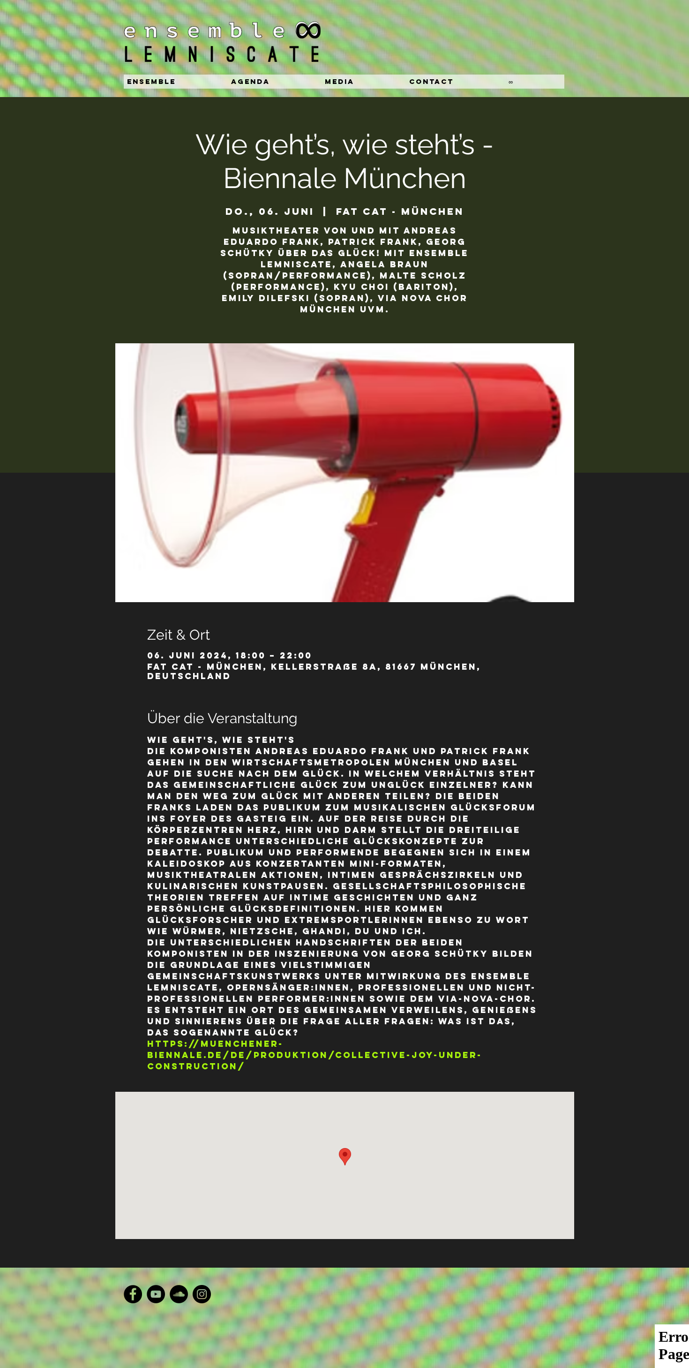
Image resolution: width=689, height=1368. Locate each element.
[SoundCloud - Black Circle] (179, 1294)
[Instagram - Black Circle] (202, 1294)
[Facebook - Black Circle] (133, 1294)
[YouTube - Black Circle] (156, 1294)
